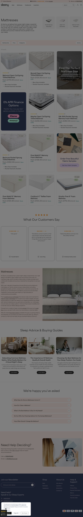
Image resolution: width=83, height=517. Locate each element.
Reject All (16, 513)
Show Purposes (24, 513)
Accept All (7, 513)
